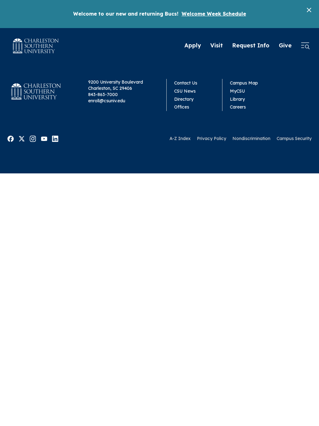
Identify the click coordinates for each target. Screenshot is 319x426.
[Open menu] (305, 46)
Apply (192, 45)
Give (285, 45)
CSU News (185, 91)
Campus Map (244, 83)
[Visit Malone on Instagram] (33, 138)
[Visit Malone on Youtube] (44, 138)
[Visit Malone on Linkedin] (55, 138)
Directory (183, 99)
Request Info (250, 45)
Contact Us (185, 83)
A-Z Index (180, 138)
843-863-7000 (103, 94)
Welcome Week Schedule (214, 14)
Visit (216, 45)
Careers (238, 107)
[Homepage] (36, 46)
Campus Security (294, 138)
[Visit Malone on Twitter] (21, 138)
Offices (181, 107)
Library (237, 99)
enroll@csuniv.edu (106, 101)
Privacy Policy (211, 138)
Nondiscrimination (251, 138)
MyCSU (237, 91)
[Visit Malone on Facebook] (10, 138)
